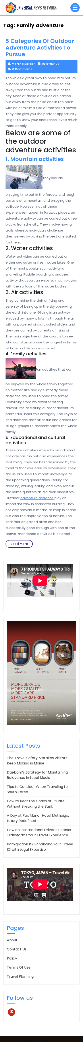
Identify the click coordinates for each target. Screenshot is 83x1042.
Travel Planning (20, 976)
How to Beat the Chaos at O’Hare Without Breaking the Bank (36, 804)
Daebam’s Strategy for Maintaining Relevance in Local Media (37, 775)
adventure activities (37, 498)
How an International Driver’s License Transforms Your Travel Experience (39, 832)
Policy (12, 958)
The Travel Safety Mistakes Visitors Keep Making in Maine (37, 760)
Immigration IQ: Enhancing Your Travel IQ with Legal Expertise (40, 847)
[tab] (75, 7)
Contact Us (17, 949)
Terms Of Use (19, 967)
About (12, 940)
